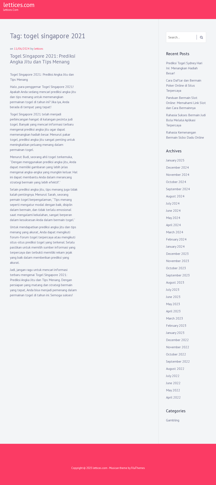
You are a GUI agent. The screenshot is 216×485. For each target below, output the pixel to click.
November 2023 (177, 261)
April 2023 (173, 311)
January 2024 (175, 246)
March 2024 (174, 232)
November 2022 (177, 347)
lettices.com (19, 4)
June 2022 (173, 383)
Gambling (172, 420)
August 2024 (175, 196)
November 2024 (177, 174)
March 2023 (174, 318)
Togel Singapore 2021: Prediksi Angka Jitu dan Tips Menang (43, 59)
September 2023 (178, 275)
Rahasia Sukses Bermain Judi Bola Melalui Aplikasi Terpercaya (186, 120)
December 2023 (177, 253)
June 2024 (173, 210)
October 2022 (176, 354)
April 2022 (173, 397)
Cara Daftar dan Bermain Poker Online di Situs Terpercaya (183, 85)
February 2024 (176, 239)
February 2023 (176, 325)
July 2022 (173, 376)
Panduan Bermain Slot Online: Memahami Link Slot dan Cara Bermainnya (186, 103)
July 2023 (173, 289)
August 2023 (175, 282)
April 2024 (173, 225)
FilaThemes (138, 468)
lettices (38, 49)
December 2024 (177, 167)
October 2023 (176, 268)
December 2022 (177, 340)
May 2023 (173, 304)
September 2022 (178, 361)
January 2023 (175, 333)
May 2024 (173, 218)
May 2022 (173, 390)
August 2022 (175, 368)
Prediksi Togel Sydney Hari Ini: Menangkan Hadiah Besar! (184, 68)
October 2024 (176, 182)
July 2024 (173, 203)
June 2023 (173, 297)
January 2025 (175, 160)
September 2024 (178, 189)
